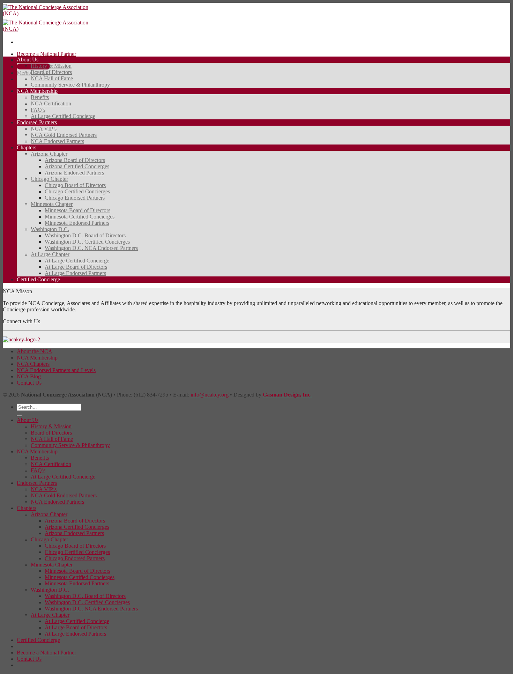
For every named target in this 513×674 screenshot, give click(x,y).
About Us (27, 59)
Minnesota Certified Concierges (79, 217)
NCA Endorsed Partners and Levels (56, 370)
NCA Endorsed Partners (57, 141)
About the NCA (34, 351)
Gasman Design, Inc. (287, 395)
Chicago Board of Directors (75, 185)
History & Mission (51, 66)
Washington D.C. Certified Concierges (87, 242)
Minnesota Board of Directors (77, 210)
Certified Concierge (38, 279)
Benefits (40, 97)
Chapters (26, 147)
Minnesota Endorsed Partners (77, 223)
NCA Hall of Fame (52, 78)
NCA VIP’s (44, 129)
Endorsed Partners (37, 122)
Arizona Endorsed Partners (74, 173)
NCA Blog (29, 376)
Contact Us (29, 383)
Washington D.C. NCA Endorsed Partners (91, 248)
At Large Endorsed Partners (75, 273)
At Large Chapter (50, 254)
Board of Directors (51, 72)
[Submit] (19, 416)
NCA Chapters (33, 364)
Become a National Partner (46, 54)
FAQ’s (38, 110)
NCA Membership (37, 91)
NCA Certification (51, 103)
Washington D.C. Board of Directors (85, 235)
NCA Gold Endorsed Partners (64, 135)
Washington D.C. (50, 229)
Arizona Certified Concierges (77, 166)
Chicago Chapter (49, 179)
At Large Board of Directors (76, 267)
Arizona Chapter (49, 154)
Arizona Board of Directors (75, 160)
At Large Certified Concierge (63, 116)
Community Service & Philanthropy (70, 85)
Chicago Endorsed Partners (75, 198)
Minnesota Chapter (52, 204)
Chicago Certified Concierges (77, 191)
